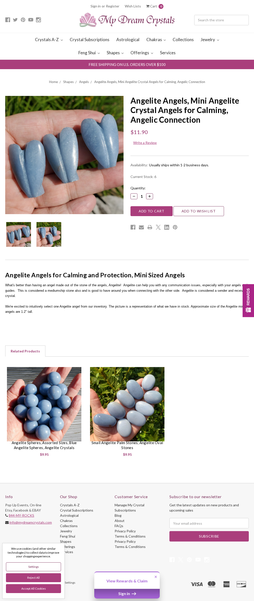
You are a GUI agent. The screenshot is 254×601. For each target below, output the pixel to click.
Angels (84, 82)
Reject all (33, 577)
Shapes (114, 52)
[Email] (141, 227)
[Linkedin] (166, 227)
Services (168, 52)
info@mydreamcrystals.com (30, 522)
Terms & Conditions (130, 536)
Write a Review (145, 143)
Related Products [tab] (25, 351)
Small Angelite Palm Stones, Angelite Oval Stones (127, 445)
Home (53, 82)
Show (248, 300)
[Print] (149, 227)
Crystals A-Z (47, 39)
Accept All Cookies (33, 588)
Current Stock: (143, 176)
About (120, 520)
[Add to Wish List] (77, 373)
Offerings (140, 52)
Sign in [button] (124, 593)
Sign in (96, 6)
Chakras (154, 39)
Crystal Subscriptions (89, 39)
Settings (33, 567)
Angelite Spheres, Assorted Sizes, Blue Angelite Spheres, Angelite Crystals (44, 445)
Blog (118, 515)
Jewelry (208, 39)
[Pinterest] (175, 227)
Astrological (127, 39)
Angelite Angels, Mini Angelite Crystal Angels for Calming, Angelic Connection (149, 82)
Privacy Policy (125, 531)
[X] (158, 227)
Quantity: (138, 188)
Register (112, 6)
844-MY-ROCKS (21, 515)
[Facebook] (132, 227)
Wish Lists (133, 6)
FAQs (119, 526)
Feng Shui (87, 52)
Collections (183, 39)
